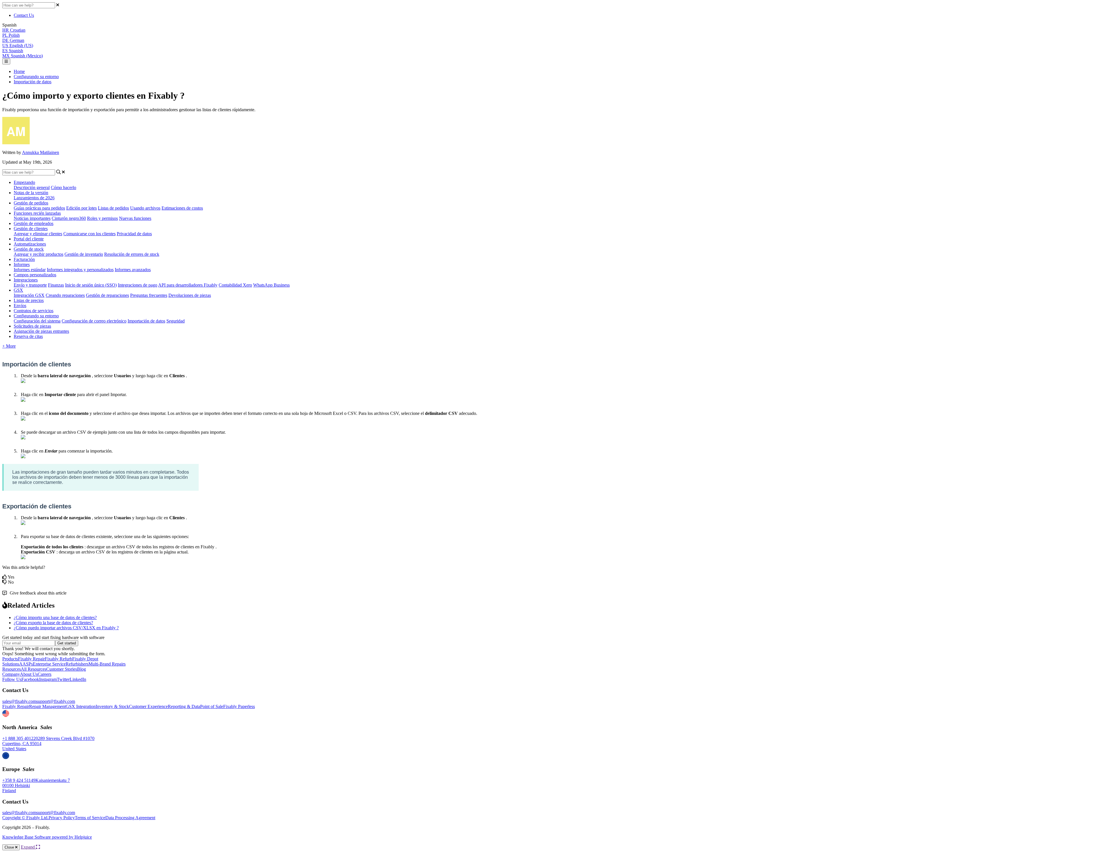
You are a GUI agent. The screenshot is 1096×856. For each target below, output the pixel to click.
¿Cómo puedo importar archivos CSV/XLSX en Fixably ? (66, 627)
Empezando (24, 182)
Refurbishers (77, 664)
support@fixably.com (55, 701)
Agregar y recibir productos (38, 254)
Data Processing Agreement (130, 817)
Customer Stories (61, 669)
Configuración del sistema (37, 321)
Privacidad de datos (134, 233)
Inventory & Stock (112, 706)
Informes (22, 264)
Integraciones (26, 279)
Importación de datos (32, 81)
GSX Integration (81, 706)
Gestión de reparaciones (107, 295)
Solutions (10, 664)
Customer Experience (148, 706)
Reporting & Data (184, 706)
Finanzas (56, 285)
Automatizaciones (30, 244)
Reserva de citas (28, 336)
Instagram (48, 679)
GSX (18, 290)
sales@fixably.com (19, 701)
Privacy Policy (62, 817)
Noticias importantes (32, 218)
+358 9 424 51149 (18, 780)
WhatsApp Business (271, 285)
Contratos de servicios (33, 310)
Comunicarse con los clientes (89, 233)
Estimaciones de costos (182, 208)
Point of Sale (211, 706)
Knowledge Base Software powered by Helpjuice (47, 837)
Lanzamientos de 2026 (34, 197)
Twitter (63, 679)
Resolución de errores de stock (131, 254)
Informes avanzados (133, 269)
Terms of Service (90, 817)
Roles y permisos (102, 218)
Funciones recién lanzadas (37, 213)
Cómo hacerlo (63, 187)
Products (10, 658)
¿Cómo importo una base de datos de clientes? (55, 617)
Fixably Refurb (58, 658)
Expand (28, 847)
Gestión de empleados (33, 223)
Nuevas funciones (135, 218)
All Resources (33, 669)
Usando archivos (145, 208)
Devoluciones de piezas (189, 295)
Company (11, 674)
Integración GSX (29, 295)
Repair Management (47, 706)
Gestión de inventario (84, 254)
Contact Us (24, 15)
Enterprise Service (49, 664)
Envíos (20, 305)
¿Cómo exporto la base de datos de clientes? (53, 622)
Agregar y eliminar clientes (38, 233)
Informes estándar (30, 269)
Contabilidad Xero (235, 285)
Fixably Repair (31, 658)
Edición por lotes (81, 208)
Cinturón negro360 (69, 218)
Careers (44, 674)
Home (19, 71)
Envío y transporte (30, 285)
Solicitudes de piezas (32, 326)
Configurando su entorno (36, 76)
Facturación (24, 259)
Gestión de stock (29, 249)
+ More (9, 346)
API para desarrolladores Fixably (187, 285)
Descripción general (32, 187)
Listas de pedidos (113, 208)
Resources (11, 669)
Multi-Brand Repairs (107, 664)
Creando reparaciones (65, 295)
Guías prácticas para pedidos (39, 208)
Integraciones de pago (137, 285)
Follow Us (11, 679)
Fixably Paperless (239, 706)
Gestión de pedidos (31, 202)
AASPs (26, 664)
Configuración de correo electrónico (94, 321)
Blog (81, 669)
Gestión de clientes (31, 228)
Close (10, 847)
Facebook (30, 679)
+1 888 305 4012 (17, 738)
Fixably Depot (85, 658)
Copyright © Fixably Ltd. (25, 817)
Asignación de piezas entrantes (41, 331)
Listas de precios (29, 300)
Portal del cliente (29, 238)
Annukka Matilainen (40, 152)
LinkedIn (78, 679)
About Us (29, 674)
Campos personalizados (35, 274)
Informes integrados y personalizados (80, 269)
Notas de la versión (31, 192)
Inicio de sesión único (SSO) (91, 285)
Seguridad (175, 321)
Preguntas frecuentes (148, 295)
